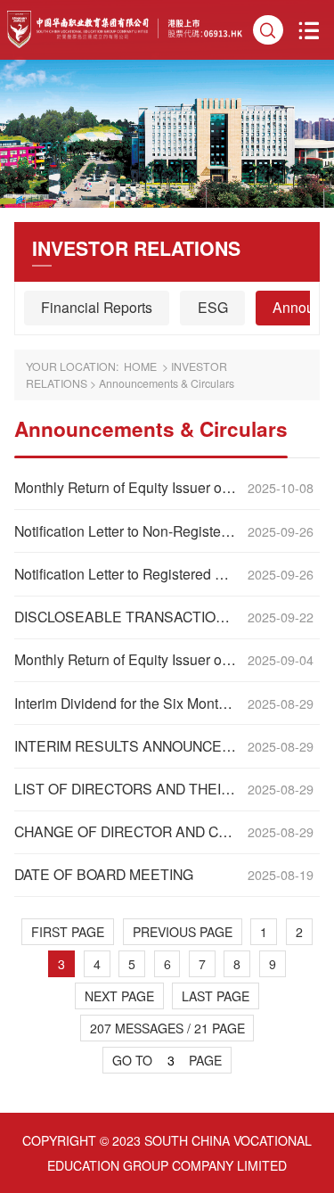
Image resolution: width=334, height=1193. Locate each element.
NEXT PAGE (119, 996)
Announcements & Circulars (166, 383)
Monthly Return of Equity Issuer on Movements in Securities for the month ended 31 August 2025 (126, 660)
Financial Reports (96, 307)
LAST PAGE (215, 996)
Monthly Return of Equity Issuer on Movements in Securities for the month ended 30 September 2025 (126, 488)
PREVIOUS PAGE (182, 932)
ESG (213, 307)
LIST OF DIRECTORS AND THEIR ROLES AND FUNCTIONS (126, 789)
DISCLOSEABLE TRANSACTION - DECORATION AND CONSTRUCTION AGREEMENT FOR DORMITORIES (126, 617)
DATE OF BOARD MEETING (103, 874)
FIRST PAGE (67, 932)
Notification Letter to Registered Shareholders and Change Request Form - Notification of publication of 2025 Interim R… (126, 574)
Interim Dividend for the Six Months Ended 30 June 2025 (126, 703)
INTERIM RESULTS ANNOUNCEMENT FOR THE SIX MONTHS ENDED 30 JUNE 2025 (126, 746)
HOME (140, 366)
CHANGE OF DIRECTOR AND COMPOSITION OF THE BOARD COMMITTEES (126, 832)
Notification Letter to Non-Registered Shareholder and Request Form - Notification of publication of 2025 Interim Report (126, 531)
